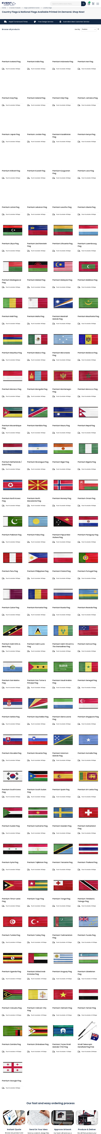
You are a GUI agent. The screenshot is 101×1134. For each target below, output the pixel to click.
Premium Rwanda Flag (87, 603)
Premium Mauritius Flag (12, 349)
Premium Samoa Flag (87, 640)
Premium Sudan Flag (11, 822)
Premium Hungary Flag (87, 21)
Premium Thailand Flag (87, 858)
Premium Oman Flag (86, 494)
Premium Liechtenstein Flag (37, 240)
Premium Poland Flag (61, 567)
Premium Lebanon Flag (37, 203)
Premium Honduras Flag (62, 21)
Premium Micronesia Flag (61, 350)
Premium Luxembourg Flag (87, 240)
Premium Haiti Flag (35, 21)
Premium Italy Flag (60, 94)
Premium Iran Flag (85, 57)
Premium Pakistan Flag (11, 531)
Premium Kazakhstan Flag (61, 131)
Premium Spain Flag (60, 785)
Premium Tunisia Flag (11, 931)
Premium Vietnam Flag (62, 1004)
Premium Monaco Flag (11, 385)
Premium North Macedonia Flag (34, 495)
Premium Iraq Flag (9, 94)
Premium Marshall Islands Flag (60, 313)
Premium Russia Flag (61, 603)
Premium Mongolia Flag (37, 385)
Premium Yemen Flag (87, 1004)
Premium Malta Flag (35, 312)
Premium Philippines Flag (37, 567)
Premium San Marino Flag (11, 677)
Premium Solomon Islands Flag (60, 750)
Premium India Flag (35, 57)
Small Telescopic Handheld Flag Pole (86, 1041)
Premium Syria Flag (10, 858)
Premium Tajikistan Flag (37, 858)
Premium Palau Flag (35, 531)
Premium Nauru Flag (61, 421)
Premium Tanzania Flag (62, 858)
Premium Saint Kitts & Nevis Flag (11, 641)
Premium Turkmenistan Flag (62, 932)
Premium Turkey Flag (36, 931)
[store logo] (22, 3)
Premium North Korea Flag (11, 495)
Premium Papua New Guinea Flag (61, 532)
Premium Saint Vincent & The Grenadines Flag (63, 641)
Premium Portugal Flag (87, 567)
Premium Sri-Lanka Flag (88, 785)
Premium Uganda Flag (11, 967)
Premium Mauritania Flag (88, 312)
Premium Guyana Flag (11, 21)
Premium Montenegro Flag (61, 386)
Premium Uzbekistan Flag (86, 968)
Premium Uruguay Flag (62, 967)
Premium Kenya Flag (86, 130)
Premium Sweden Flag (61, 822)
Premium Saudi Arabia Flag (62, 677)
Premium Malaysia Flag (62, 276)
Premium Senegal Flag (87, 676)
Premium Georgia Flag (11, 1077)
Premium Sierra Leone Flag (61, 714)
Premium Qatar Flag (10, 603)
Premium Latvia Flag (10, 203)
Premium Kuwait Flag (36, 167)
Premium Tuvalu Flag (87, 931)
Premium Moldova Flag (87, 349)
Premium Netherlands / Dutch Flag (12, 459)
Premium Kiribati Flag (11, 167)
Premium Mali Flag (9, 312)
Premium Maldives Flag (87, 276)
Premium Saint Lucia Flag (36, 641)
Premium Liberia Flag (86, 203)
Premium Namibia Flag (37, 421)
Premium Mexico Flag (36, 349)
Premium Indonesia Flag (62, 57)
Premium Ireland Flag (36, 94)
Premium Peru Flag (10, 567)
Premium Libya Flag (10, 239)
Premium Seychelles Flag (37, 713)
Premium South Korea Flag (11, 786)
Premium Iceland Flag (11, 57)
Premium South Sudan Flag (36, 786)
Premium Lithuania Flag (62, 239)
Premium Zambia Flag (11, 1040)
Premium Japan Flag (11, 130)
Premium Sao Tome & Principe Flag (36, 677)
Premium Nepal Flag (86, 421)
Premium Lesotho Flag (62, 203)
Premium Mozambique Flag (11, 422)
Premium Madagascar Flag (11, 277)
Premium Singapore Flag (88, 713)
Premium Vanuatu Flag (12, 1004)
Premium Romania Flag (37, 603)
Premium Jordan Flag (36, 130)
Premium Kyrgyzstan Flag (61, 168)
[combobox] (68, 3)
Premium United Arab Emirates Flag (36, 968)
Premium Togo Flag (35, 895)
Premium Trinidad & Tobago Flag (86, 896)
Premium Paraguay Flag (88, 531)
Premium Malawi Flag (36, 276)
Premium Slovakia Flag (11, 749)
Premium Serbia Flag (11, 713)
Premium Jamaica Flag (88, 94)
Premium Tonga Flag (61, 895)
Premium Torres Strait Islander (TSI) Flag (61, 1041)
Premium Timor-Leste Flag (11, 896)
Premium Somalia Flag (87, 749)
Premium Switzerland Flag (87, 823)
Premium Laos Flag (86, 167)
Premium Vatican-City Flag (36, 1005)
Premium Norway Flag (61, 494)
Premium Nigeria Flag (87, 458)
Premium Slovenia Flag (37, 749)
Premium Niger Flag (60, 458)
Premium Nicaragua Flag (37, 458)
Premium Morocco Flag (88, 385)
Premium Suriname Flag (37, 822)
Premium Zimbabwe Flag (38, 1040)
